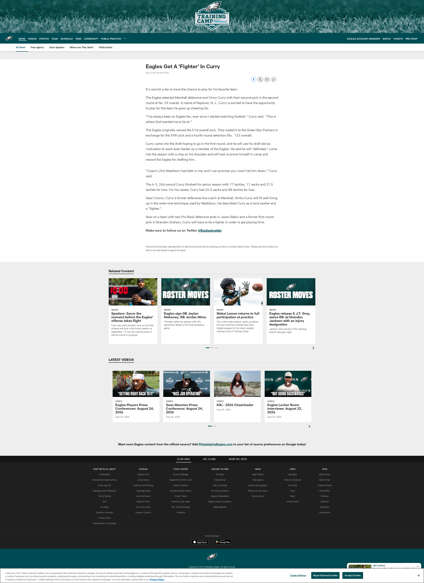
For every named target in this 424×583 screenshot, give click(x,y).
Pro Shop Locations (220, 491)
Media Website (219, 507)
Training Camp (258, 496)
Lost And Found (143, 496)
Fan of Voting (104, 496)
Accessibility (104, 474)
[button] (207, 348)
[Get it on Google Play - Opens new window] (223, 543)
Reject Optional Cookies (325, 575)
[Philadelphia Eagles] (212, 557)
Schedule (181, 512)
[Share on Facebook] (253, 81)
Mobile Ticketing (180, 485)
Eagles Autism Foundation (220, 501)
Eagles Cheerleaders (220, 496)
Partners (324, 496)
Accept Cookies (353, 575)
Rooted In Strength (104, 512)
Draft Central (258, 474)
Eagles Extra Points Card (181, 480)
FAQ (104, 501)
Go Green (104, 507)
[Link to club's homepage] (9, 38)
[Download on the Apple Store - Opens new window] (200, 542)
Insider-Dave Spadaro (257, 485)
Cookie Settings (298, 575)
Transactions (324, 512)
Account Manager (180, 474)
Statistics (324, 501)
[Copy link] (273, 80)
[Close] (418, 575)
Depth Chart (324, 480)
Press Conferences (292, 480)
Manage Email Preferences (104, 491)
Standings (324, 507)
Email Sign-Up (104, 485)
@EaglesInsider (210, 230)
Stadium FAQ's (143, 501)
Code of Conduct (143, 512)
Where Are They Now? (258, 491)
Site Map (220, 474)
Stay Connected (220, 485)
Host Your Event (143, 507)
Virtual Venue (143, 480)
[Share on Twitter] (260, 81)
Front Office (324, 491)
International (219, 480)
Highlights (292, 474)
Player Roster (324, 474)
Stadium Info (143, 474)
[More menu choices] (125, 38)
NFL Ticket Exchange (181, 507)
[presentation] (314, 348)
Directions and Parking (143, 485)
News (258, 469)
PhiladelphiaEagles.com (216, 444)
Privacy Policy (104, 518)
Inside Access (293, 501)
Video (292, 469)
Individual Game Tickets (180, 491)
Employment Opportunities (104, 480)
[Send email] (267, 81)
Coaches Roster (325, 485)
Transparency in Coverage (104, 523)
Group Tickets (181, 496)
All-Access (292, 485)
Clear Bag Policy (143, 491)
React (292, 496)
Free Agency (258, 480)
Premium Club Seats (180, 501)
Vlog (293, 491)
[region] (212, 575)
